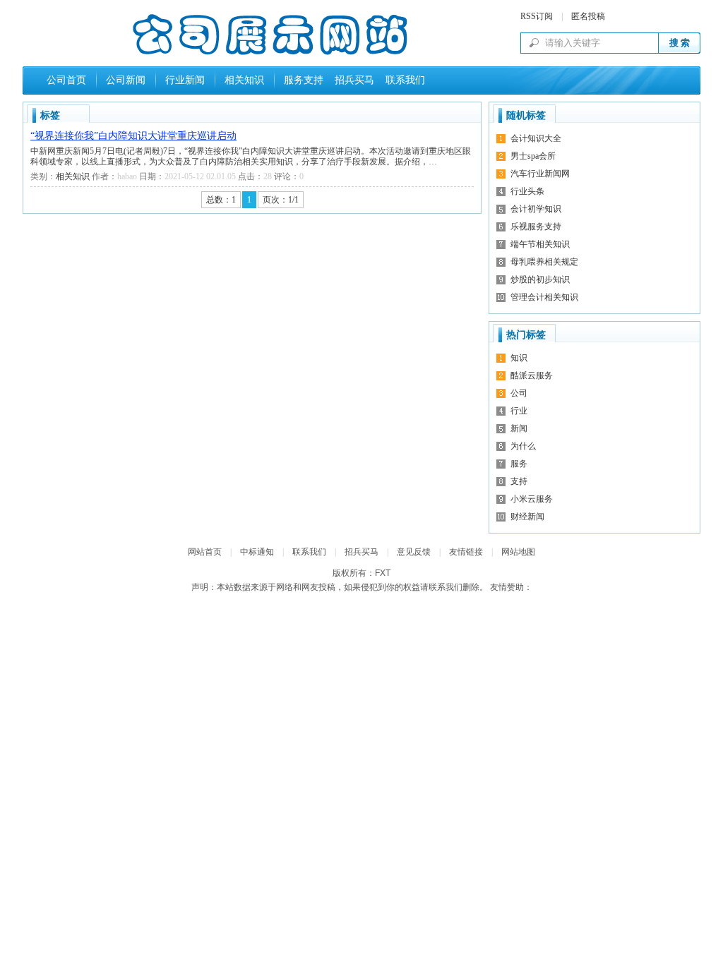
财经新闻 (527, 517)
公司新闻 (125, 80)
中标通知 (257, 552)
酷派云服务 (531, 375)
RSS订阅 (536, 16)
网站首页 (205, 552)
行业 (518, 411)
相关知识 (244, 80)
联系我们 (402, 80)
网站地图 (518, 552)
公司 (518, 393)
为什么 (523, 446)
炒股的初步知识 (540, 279)
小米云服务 (531, 499)
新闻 (518, 428)
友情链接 (466, 552)
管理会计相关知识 (544, 297)
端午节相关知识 (540, 244)
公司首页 (66, 80)
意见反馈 (414, 552)
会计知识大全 (535, 138)
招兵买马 (351, 80)
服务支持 (303, 80)
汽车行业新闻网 (540, 174)
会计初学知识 (535, 209)
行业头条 (527, 191)
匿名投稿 (588, 16)
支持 (518, 481)
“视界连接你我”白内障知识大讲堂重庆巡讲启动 (133, 136)
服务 (518, 464)
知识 (518, 358)
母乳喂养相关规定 (544, 262)
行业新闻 (185, 80)
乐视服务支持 (535, 226)
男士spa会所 (533, 156)
